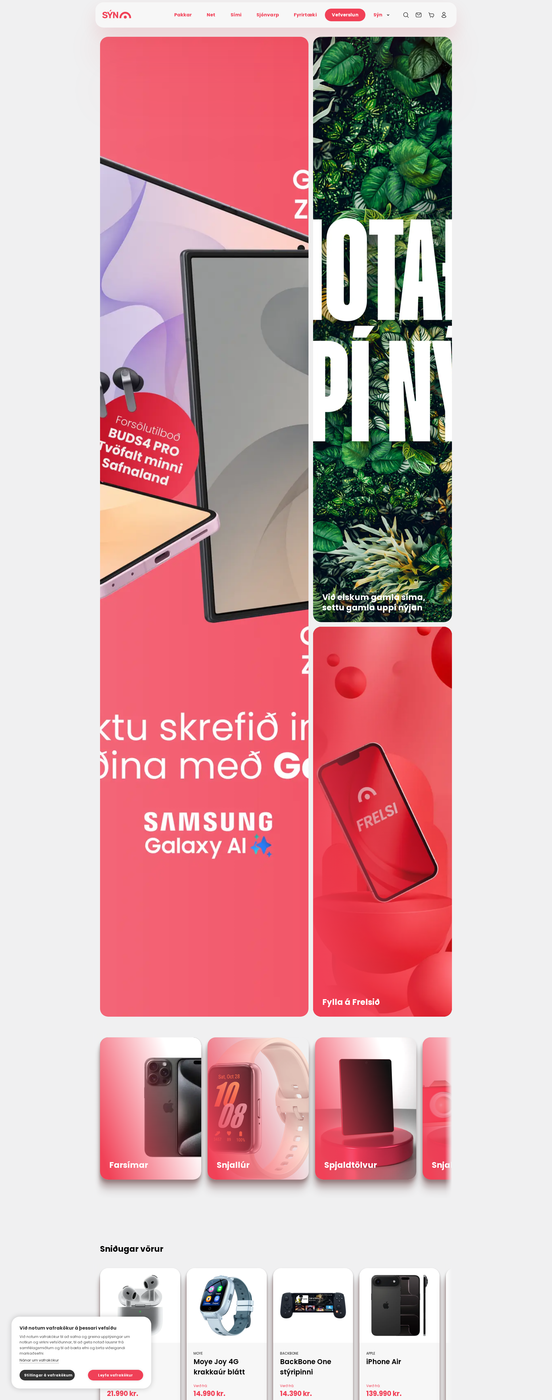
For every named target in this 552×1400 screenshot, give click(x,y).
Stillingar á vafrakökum (48, 1375)
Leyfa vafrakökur (115, 1375)
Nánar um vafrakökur (39, 1360)
